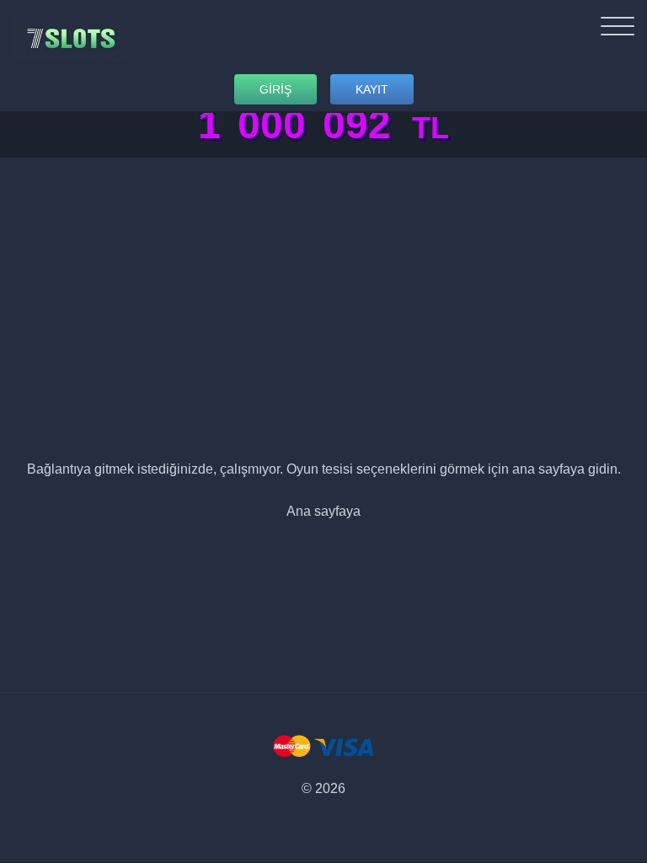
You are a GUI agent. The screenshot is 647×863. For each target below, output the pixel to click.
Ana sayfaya (323, 511)
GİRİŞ (275, 89)
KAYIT (372, 89)
